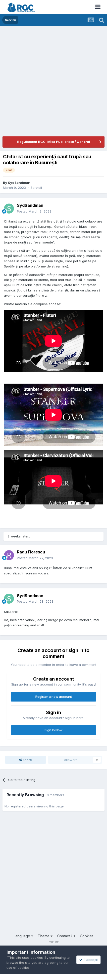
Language (22, 936)
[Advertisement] (53, 82)
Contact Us (66, 936)
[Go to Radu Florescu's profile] (9, 555)
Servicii (36, 188)
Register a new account (53, 697)
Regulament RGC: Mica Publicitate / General (53, 142)
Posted (34, 211)
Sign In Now (53, 730)
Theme (44, 936)
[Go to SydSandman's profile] (9, 209)
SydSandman (19, 183)
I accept (90, 960)
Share (27, 760)
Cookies (87, 936)
